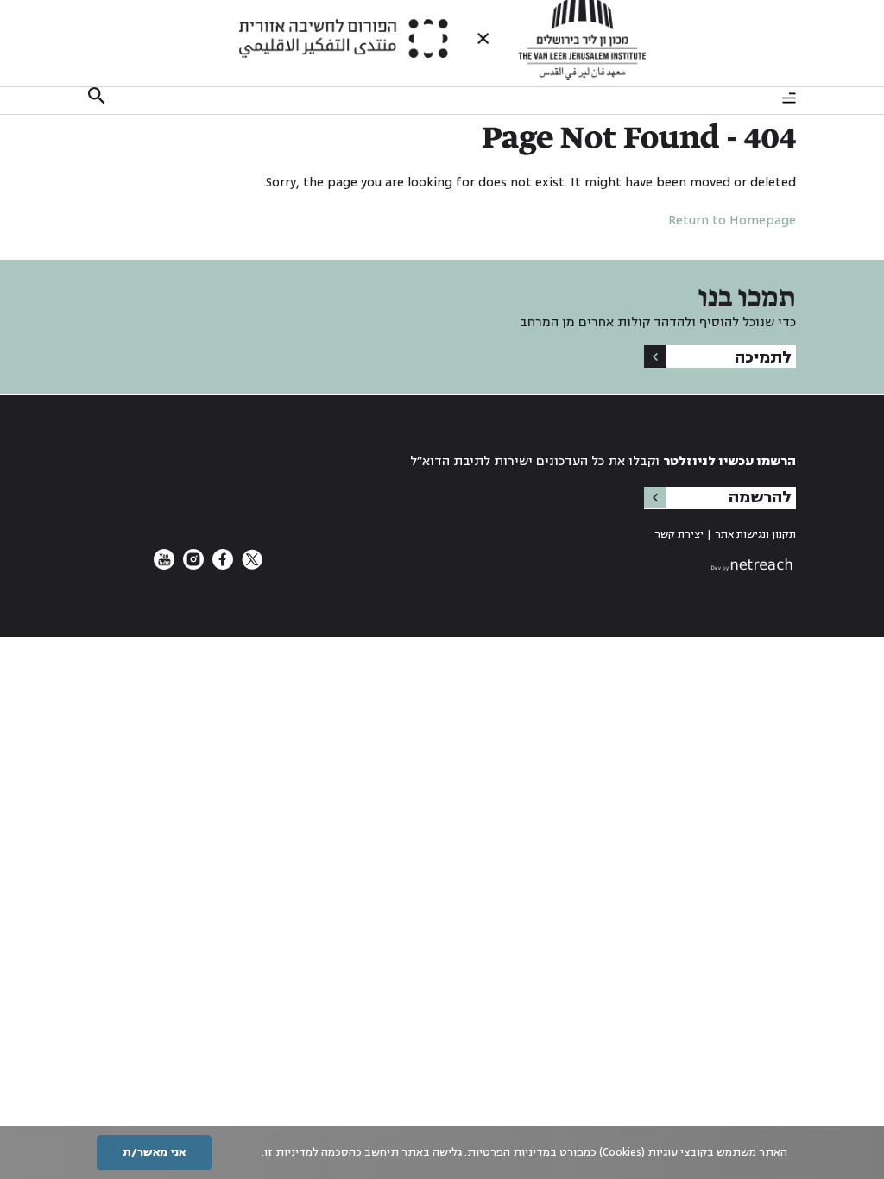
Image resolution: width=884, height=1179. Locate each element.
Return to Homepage (732, 220)
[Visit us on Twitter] (250, 566)
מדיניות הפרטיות (508, 1152)
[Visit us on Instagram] (191, 566)
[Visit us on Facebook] (221, 566)
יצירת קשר (679, 534)
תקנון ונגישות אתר (755, 534)
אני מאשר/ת (154, 1152)
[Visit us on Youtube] (164, 566)
